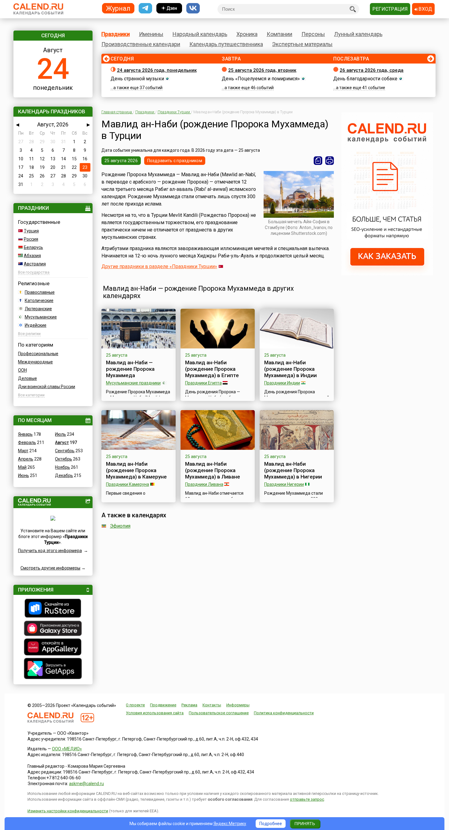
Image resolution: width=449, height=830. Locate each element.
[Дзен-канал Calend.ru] (169, 8)
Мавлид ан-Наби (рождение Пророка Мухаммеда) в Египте (212, 368)
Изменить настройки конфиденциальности (67, 811)
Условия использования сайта (155, 713)
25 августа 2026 (121, 160)
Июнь (23, 475)
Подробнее (270, 823)
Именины (151, 34)
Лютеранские (38, 308)
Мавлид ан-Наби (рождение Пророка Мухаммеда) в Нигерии (293, 470)
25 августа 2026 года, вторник (262, 70)
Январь (25, 434)
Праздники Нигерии (284, 484)
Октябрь (63, 459)
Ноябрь (62, 467)
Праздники (115, 34)
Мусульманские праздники (133, 382)
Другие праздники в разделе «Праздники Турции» (159, 266)
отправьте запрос (307, 799)
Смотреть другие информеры (50, 568)
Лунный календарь (358, 34)
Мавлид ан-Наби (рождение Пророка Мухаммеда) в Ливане (212, 470)
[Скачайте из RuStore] (53, 609)
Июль (60, 434)
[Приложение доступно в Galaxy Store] (53, 629)
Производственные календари (140, 44)
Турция (31, 230)
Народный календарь (200, 34)
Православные (40, 292)
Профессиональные (38, 353)
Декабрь (64, 475)
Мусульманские (41, 317)
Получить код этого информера (50, 550)
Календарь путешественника (226, 44)
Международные (35, 361)
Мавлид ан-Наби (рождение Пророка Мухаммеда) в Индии (290, 368)
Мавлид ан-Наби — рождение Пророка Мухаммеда (130, 368)
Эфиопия (120, 526)
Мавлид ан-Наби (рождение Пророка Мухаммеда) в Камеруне (136, 470)
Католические (39, 300)
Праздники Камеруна (127, 484)
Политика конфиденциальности (284, 713)
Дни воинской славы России (46, 386)
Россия (31, 239)
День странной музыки (137, 79)
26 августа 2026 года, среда (371, 70)
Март (23, 450)
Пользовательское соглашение (219, 713)
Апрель (25, 459)
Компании (279, 34)
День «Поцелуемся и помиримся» (261, 79)
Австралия (35, 263)
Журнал (118, 8)
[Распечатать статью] (329, 160)
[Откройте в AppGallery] (53, 647)
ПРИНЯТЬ (304, 823)
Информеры (238, 705)
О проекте (135, 705)
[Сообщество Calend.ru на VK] (193, 8)
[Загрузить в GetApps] (53, 669)
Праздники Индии (282, 382)
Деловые (27, 378)
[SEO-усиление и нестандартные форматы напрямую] (387, 273)
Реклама (189, 705)
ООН (22, 370)
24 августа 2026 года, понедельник (157, 70)
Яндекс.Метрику (230, 823)
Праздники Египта (203, 382)
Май (22, 467)
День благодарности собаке (365, 79)
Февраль (27, 442)
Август (62, 442)
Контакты (212, 705)
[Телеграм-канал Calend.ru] (145, 8)
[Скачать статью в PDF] (318, 160)
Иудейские (35, 325)
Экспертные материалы (302, 44)
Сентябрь (65, 450)
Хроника (246, 34)
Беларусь (33, 247)
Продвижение (163, 705)
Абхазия (32, 255)
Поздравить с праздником (174, 160)
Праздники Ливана (204, 484)
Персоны (313, 34)
